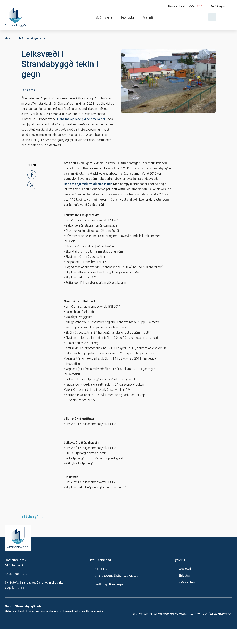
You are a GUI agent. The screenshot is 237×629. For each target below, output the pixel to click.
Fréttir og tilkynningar (109, 584)
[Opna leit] (212, 17)
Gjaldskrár (185, 575)
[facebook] (31, 174)
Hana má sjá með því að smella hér (81, 119)
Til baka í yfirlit (32, 517)
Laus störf (185, 568)
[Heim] (16, 15)
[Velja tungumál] (225, 16)
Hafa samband (187, 582)
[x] (31, 185)
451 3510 (101, 568)
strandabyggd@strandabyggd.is (116, 575)
